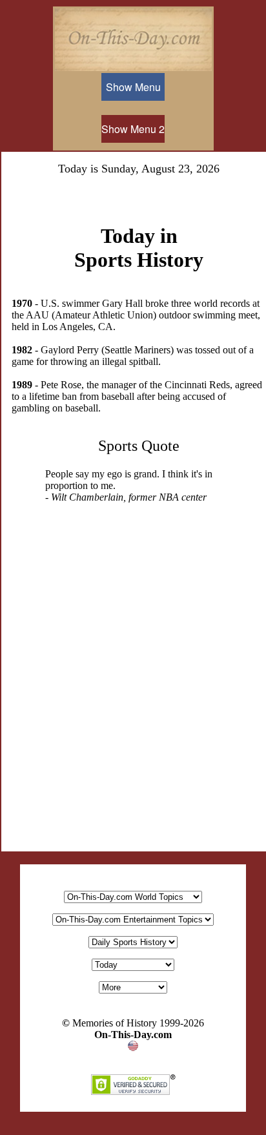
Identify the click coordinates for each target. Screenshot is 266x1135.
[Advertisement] (133, 702)
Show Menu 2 (133, 128)
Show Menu (133, 86)
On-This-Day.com (133, 1034)
